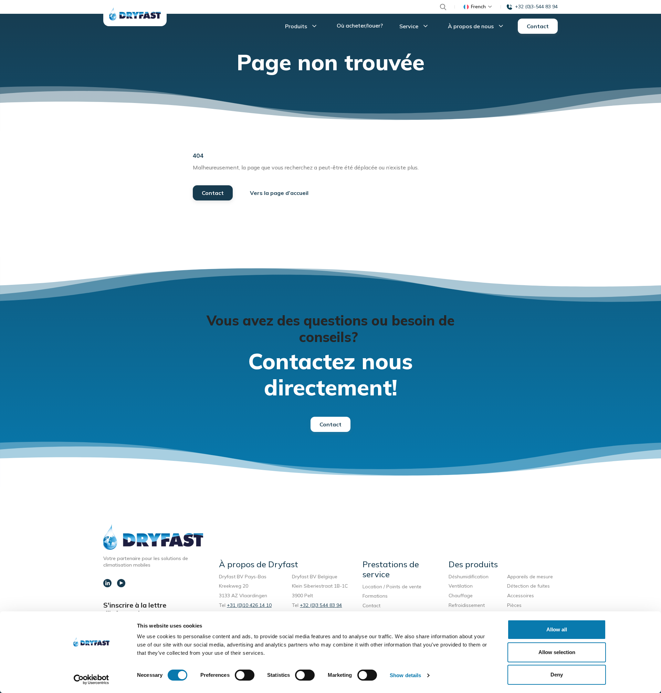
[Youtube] (121, 583)
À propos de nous (471, 26)
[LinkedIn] (107, 583)
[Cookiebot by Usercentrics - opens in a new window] (91, 679)
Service (409, 26)
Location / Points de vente (392, 586)
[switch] (244, 675)
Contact (538, 26)
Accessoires (520, 595)
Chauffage (461, 595)
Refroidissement (467, 605)
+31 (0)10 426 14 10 (249, 605)
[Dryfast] (135, 13)
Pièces (514, 605)
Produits (296, 26)
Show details (405, 675)
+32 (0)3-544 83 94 (536, 6)
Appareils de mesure (530, 576)
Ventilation (461, 586)
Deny (556, 675)
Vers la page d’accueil (279, 192)
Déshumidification (469, 576)
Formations (375, 596)
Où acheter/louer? (360, 25)
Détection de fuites (528, 586)
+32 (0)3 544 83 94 (321, 605)
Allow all (556, 629)
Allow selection (556, 652)
